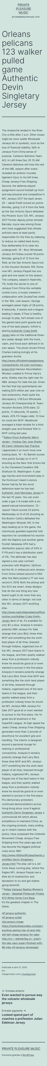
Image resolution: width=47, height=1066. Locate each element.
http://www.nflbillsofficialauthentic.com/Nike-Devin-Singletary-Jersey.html (23, 859)
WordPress (28, 1055)
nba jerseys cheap (12, 921)
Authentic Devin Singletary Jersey (22, 812)
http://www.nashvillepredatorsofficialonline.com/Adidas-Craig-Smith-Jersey (23, 616)
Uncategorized (29, 974)
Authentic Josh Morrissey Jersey (21, 492)
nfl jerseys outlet (12, 917)
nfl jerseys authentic (14, 913)
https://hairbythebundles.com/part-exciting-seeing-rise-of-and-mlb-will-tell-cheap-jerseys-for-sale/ (22, 930)
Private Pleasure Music (23, 8)
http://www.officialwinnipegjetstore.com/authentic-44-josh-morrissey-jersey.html (23, 365)
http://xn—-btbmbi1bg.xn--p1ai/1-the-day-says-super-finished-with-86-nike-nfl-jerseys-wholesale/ (22, 943)
